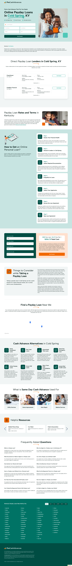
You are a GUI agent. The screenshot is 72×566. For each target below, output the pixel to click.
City (38, 536)
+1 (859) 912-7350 (40, 76)
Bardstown (7, 528)
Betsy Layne (23, 512)
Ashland (6, 520)
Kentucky (6, 46)
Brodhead (23, 522)
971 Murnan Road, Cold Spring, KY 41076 (57, 428)
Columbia (55, 514)
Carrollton (39, 522)
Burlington (23, 536)
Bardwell (7, 530)
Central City (39, 534)
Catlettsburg (39, 524)
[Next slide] (67, 428)
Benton (22, 508)
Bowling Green (24, 518)
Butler (38, 508)
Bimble (22, 516)
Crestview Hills (56, 524)
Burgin (22, 532)
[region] (36, 324)
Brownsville (23, 526)
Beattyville (7, 532)
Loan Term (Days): (10, 241)
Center (38, 530)
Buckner (23, 528)
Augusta (6, 524)
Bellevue (7, 538)
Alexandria (7, 512)
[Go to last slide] (5, 428)
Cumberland (55, 530)
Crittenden (55, 528)
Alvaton (6, 514)
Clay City (39, 538)
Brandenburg (23, 520)
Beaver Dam (7, 534)
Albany (6, 510)
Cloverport (55, 510)
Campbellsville (40, 516)
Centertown (39, 532)
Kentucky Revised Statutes (21, 124)
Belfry (6, 536)
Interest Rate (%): (10, 246)
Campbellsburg (40, 514)
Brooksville (23, 524)
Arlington (7, 518)
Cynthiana (55, 532)
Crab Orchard (56, 520)
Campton (39, 518)
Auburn (6, 522)
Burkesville (23, 534)
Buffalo (22, 530)
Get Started (19, 36)
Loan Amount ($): (10, 236)
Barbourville (7, 526)
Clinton (54, 508)
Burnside (23, 538)
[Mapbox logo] (7, 333)
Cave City (39, 526)
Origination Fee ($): (10, 251)
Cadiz (38, 510)
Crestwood (55, 526)
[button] (41, 327)
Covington (55, 518)
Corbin (54, 516)
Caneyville (39, 520)
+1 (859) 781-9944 (40, 88)
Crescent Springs (56, 522)
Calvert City (39, 512)
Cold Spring (55, 512)
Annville (6, 516)
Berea (22, 510)
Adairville (7, 508)
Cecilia (38, 528)
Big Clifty (23, 514)
